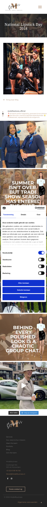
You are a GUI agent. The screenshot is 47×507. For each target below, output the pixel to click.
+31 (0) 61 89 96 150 (13, 471)
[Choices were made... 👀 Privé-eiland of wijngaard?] (23, 385)
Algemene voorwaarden (27, 502)
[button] (40, 7)
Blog (8, 450)
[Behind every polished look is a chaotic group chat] (23, 337)
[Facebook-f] (7, 478)
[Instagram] (11, 478)
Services (9, 437)
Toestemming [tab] (8, 215)
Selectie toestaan (23, 290)
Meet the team (11, 443)
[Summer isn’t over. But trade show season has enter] (23, 192)
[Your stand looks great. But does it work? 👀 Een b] (23, 144)
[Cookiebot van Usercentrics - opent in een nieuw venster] (34, 208)
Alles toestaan (23, 283)
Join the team (11, 453)
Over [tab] (38, 215)
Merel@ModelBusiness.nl (15, 474)
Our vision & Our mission (15, 440)
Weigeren (23, 297)
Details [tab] (23, 215)
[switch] (41, 259)
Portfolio (9, 446)
